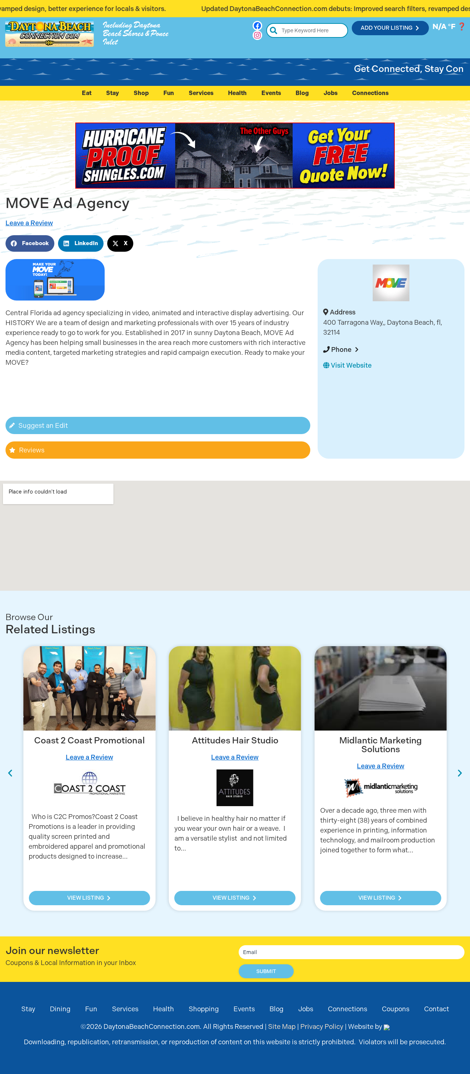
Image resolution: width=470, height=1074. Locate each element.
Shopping (204, 1009)
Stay (112, 93)
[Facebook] (257, 25)
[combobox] (307, 30)
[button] (30, 243)
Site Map (282, 1026)
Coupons (395, 1009)
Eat (86, 93)
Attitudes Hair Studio (235, 740)
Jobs (330, 93)
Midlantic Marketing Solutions (380, 744)
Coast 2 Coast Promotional (89, 740)
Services (201, 93)
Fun (168, 93)
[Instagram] (257, 35)
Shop (141, 93)
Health (237, 93)
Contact (436, 1009)
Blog (302, 93)
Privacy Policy (321, 1026)
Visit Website (350, 365)
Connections (370, 93)
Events (271, 93)
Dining (60, 1009)
